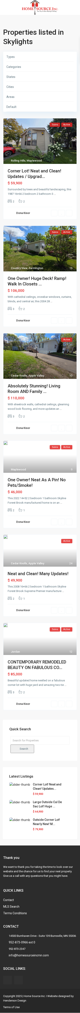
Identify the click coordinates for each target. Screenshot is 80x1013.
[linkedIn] (18, 980)
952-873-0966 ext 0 (22, 942)
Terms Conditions (15, 913)
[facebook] (7, 980)
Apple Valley (36, 375)
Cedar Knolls (19, 375)
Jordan (15, 651)
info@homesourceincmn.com (29, 955)
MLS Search (11, 906)
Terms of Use (11, 1007)
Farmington (36, 268)
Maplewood (34, 160)
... (55, 193)
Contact (8, 900)
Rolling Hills (18, 160)
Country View (19, 268)
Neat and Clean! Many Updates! (38, 573)
